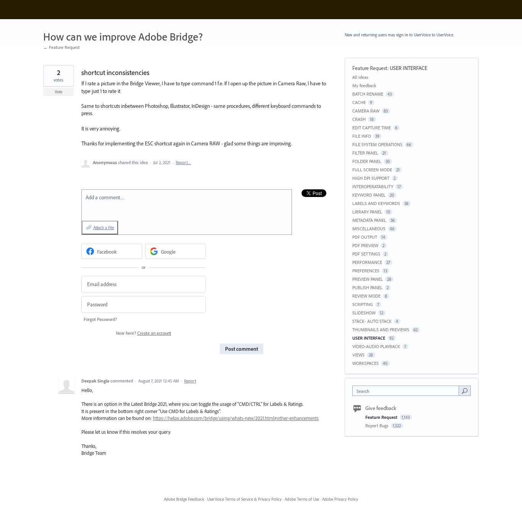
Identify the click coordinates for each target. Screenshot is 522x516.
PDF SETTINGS (366, 254)
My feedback (364, 85)
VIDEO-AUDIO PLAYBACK (376, 346)
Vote (59, 91)
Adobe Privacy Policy (340, 499)
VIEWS (358, 355)
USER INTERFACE (408, 68)
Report (190, 381)
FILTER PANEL (365, 153)
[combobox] (407, 391)
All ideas (360, 77)
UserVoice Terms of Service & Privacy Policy (244, 499)
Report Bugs (377, 425)
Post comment (241, 348)
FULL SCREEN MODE (372, 170)
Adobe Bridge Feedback (184, 499)
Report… (183, 162)
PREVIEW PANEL (367, 279)
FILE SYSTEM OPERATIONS (377, 144)
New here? (143, 333)
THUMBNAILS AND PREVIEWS (380, 329)
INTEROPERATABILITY (372, 186)
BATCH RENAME (367, 94)
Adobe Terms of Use (302, 499)
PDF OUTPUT (364, 237)
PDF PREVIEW (365, 245)
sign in (402, 34)
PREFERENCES (365, 270)
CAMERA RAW (365, 111)
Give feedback (380, 408)
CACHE (359, 102)
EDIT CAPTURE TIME (371, 127)
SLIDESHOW (364, 313)
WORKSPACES (365, 363)
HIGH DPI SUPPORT (370, 178)
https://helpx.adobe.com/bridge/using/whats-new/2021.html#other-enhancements (236, 418)
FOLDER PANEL (366, 161)
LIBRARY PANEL (367, 212)
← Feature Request (61, 47)
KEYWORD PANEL (369, 195)
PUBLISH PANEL (367, 287)
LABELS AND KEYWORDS (376, 203)
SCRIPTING (362, 304)
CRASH (359, 119)
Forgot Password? (100, 319)
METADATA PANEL (369, 220)
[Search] (465, 391)
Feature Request (369, 68)
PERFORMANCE (367, 262)
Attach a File (103, 227)
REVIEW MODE (366, 296)
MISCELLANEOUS (369, 228)
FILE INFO (361, 136)
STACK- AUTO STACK (372, 321)
